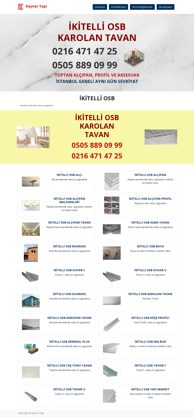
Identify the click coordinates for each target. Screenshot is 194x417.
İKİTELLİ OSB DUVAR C (69, 270)
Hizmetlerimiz (118, 7)
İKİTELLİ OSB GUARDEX (69, 294)
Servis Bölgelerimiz (142, 7)
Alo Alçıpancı (165, 7)
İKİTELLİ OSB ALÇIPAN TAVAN (69, 222)
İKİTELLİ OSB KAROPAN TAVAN (69, 318)
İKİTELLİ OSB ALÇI (69, 175)
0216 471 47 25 (84, 51)
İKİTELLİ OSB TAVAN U (69, 389)
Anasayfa (100, 7)
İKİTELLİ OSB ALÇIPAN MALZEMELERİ (69, 200)
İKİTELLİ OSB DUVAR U (150, 270)
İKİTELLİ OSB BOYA (150, 246)
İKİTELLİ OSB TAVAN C (150, 365)
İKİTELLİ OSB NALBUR (150, 342)
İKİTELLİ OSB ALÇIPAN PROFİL (150, 199)
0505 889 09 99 (84, 65)
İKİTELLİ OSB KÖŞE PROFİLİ (150, 318)
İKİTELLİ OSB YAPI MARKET (150, 389)
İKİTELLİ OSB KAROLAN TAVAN (150, 294)
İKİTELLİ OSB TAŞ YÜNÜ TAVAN (69, 365)
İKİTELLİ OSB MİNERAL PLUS (69, 342)
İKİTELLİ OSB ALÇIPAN (150, 175)
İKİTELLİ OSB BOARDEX (69, 246)
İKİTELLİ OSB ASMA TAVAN (150, 222)
